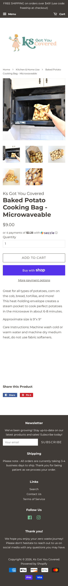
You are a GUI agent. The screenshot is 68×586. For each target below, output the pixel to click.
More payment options (34, 280)
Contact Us (34, 494)
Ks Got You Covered (46, 559)
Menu (11, 14)
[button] (34, 233)
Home (6, 69)
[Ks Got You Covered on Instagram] (38, 518)
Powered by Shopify (34, 563)
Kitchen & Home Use (27, 69)
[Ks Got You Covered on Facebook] (30, 518)
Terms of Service (34, 499)
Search (34, 489)
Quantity (9, 237)
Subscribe (51, 442)
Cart (62, 14)
